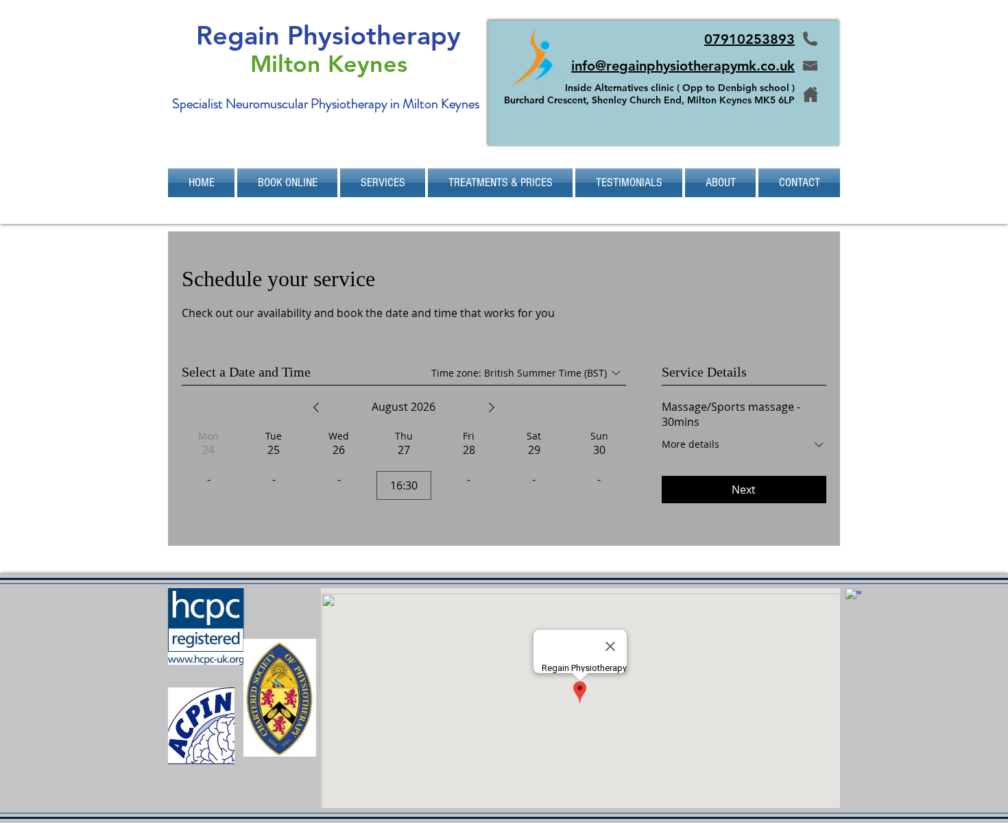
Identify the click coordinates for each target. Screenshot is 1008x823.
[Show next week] (491, 407)
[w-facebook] (853, 596)
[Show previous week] (316, 407)
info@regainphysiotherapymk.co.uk (683, 66)
